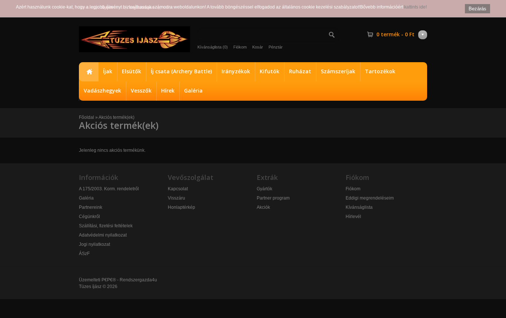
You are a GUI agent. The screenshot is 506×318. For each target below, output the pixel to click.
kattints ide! (415, 7)
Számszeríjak (338, 71)
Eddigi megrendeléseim (370, 198)
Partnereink (90, 207)
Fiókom (240, 47)
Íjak (107, 71)
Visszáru (176, 198)
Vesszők (141, 90)
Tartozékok (380, 71)
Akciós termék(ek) (116, 117)
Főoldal (88, 71)
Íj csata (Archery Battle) (181, 71)
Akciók (263, 207)
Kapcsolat (178, 188)
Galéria (193, 90)
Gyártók (264, 188)
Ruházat (300, 71)
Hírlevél (353, 216)
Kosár (257, 47)
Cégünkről (89, 216)
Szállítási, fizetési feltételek (106, 225)
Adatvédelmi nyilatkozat (103, 235)
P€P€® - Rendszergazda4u (129, 279)
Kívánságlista (359, 207)
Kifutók (269, 71)
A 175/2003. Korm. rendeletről (109, 188)
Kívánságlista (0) (212, 47)
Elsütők (131, 71)
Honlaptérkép (181, 207)
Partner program (273, 198)
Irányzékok (236, 71)
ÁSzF (84, 253)
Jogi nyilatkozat (94, 244)
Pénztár (276, 47)
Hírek (167, 90)
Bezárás (477, 8)
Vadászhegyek (102, 90)
